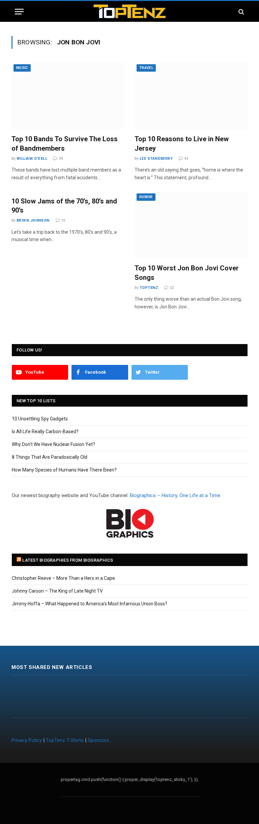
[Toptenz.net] (129, 11)
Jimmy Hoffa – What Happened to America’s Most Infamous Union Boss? (89, 603)
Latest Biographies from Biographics (67, 560)
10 (63, 220)
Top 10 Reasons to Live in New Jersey (182, 143)
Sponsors (98, 740)
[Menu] (19, 11)
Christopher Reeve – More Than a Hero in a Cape (63, 578)
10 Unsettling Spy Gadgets (40, 418)
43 (186, 158)
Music (22, 68)
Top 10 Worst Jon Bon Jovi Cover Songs (187, 272)
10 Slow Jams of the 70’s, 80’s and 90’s (64, 205)
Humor (146, 197)
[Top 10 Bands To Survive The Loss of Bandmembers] (67, 95)
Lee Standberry (156, 158)
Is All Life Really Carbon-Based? (45, 431)
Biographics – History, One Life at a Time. (175, 495)
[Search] (240, 11)
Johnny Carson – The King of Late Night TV (57, 591)
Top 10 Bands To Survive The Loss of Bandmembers (64, 143)
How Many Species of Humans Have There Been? (64, 470)
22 (172, 288)
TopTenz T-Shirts (65, 740)
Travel (146, 68)
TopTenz (149, 288)
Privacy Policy (26, 740)
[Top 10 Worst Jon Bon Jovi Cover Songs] (191, 224)
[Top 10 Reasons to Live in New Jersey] (191, 95)
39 (61, 158)
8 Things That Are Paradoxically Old (49, 457)
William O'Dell (32, 158)
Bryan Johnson (33, 220)
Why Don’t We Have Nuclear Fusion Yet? (53, 444)
